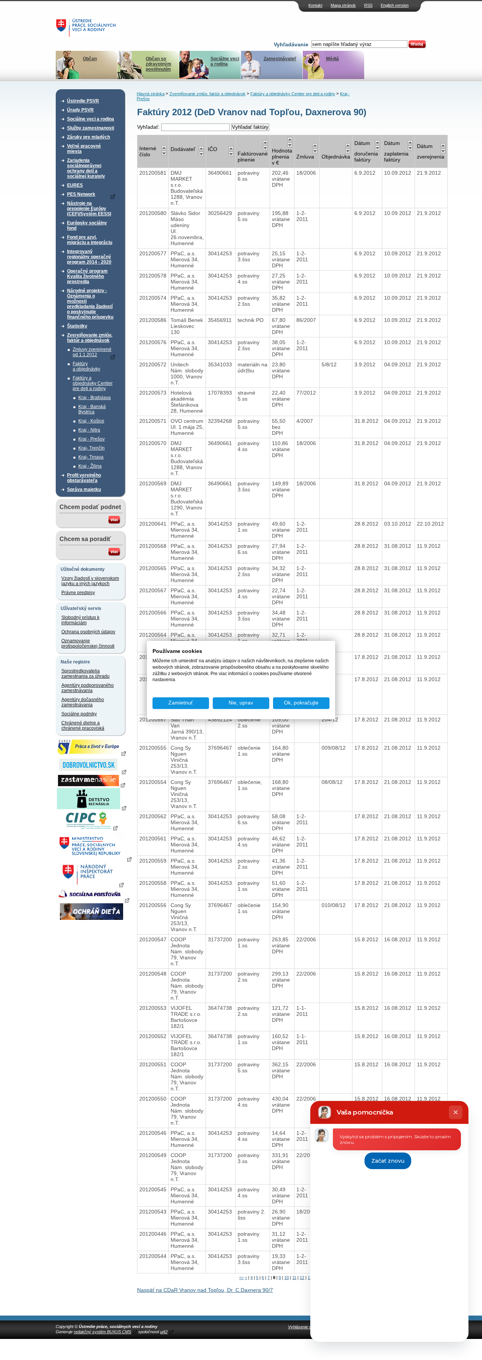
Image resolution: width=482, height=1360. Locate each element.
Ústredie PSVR (83, 101)
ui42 (164, 1332)
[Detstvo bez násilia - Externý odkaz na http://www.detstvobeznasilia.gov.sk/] (91, 807)
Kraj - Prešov (91, 439)
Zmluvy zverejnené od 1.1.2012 (92, 352)
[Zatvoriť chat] (455, 1112)
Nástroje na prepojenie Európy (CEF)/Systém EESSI (89, 209)
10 (286, 1277)
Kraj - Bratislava (94, 397)
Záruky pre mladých (88, 137)
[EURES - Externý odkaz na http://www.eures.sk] (91, 753)
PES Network (81, 194)
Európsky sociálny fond (87, 225)
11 (294, 1277)
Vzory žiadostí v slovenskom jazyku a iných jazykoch (90, 581)
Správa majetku (84, 489)
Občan (90, 58)
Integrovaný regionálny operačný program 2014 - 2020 (89, 257)
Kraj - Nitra (89, 430)
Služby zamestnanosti (90, 128)
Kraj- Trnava (91, 457)
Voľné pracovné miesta (84, 148)
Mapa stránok (343, 5)
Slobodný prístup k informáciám (80, 620)
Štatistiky (77, 326)
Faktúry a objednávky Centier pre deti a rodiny (93, 383)
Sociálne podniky (79, 714)
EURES (75, 185)
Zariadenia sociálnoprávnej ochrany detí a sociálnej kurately (86, 168)
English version (395, 5)
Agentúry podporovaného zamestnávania (87, 688)
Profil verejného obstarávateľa (84, 478)
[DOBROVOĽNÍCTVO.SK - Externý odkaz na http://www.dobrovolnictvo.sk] (91, 771)
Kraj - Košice (91, 421)
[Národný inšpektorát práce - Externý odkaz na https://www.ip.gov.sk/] (91, 884)
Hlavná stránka (151, 93)
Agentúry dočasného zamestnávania (82, 702)
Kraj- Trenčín (91, 448)
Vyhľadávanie (291, 44)
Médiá (332, 58)
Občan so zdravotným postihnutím (158, 64)
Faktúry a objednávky (86, 366)
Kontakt (315, 5)
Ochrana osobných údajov (88, 631)
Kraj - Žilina (90, 466)
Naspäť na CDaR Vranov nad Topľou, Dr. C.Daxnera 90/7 (205, 1290)
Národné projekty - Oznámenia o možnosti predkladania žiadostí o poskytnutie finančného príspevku (90, 304)
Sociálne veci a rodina (224, 61)
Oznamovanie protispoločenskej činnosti (87, 643)
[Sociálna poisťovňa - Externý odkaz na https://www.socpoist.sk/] (92, 900)
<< (241, 1277)
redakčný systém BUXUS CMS (102, 1332)
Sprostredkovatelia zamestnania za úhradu (85, 673)
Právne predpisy (78, 592)
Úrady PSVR (80, 110)
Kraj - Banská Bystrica (92, 409)
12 (302, 1277)
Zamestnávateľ (280, 58)
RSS (368, 5)
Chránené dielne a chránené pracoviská (82, 725)
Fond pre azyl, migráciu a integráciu (89, 240)
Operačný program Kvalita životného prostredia (87, 276)
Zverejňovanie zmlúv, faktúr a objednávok (89, 337)
